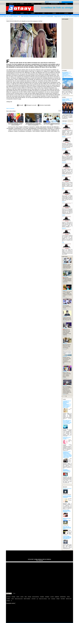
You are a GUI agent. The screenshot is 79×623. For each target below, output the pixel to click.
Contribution (21, 131)
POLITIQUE (22, 3)
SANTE (10, 129)
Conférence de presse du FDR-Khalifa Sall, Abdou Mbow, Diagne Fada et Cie (67, 318)
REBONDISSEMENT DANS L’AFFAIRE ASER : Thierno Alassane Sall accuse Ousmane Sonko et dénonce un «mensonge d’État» (33, 124)
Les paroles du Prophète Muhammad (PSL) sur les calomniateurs (67, 496)
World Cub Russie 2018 (20, 129)
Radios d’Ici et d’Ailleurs (43, 598)
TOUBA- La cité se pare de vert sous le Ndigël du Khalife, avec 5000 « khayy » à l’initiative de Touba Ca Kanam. (67, 293)
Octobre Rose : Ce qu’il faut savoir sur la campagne (67, 438)
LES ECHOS (66, 13)
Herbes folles (64, 123)
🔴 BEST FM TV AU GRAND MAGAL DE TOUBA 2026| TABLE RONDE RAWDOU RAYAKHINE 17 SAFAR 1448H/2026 (67, 332)
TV (58, 131)
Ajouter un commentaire (10, 108)
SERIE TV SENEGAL (33, 129)
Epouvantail (64, 162)
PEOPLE (50, 128)
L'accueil (11, 13)
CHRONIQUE (43, 3)
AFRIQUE (28, 131)
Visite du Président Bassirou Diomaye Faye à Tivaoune (67, 306)
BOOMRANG (32, 128)
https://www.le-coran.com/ (67, 494)
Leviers (63, 201)
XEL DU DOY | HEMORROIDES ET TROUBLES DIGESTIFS (67, 470)
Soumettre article (10, 603)
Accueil (21, 105)
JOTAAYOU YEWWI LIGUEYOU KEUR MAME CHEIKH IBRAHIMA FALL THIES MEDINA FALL (67, 537)
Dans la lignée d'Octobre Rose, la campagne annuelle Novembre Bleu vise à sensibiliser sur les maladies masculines (67, 422)
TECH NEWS (36, 131)
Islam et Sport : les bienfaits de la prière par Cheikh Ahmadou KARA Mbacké (67, 527)
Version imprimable (44, 105)
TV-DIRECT (57, 128)
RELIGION (54, 13)
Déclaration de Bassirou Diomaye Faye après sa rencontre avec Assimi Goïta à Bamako (67, 346)
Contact (66, 3)
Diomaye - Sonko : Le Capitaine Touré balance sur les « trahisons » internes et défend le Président (67, 374)
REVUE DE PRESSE (54, 3)
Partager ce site (9, 593)
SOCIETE (22, 13)
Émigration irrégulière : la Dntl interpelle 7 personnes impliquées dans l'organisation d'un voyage (67, 100)
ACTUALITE (11, 3)
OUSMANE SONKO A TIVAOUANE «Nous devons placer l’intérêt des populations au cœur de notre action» (52, 124)
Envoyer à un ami (31, 105)
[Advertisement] (27, 555)
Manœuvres (64, 228)
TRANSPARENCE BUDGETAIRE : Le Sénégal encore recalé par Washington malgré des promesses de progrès (15, 124)
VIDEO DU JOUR (45, 131)
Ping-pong (63, 136)
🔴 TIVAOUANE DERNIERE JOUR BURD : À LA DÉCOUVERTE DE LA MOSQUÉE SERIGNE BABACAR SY (67, 279)
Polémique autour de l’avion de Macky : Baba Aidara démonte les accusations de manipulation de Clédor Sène (67, 360)
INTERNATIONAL (42, 128)
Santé (15, 131)
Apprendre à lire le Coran (67, 488)
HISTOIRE (54, 131)
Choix (63, 242)
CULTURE (25, 128)
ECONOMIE (33, 13)
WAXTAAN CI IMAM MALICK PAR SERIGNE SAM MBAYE (67, 511)
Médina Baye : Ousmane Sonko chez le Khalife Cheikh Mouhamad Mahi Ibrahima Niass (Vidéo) (67, 266)
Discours (63, 175)
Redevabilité (64, 148)
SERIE (43, 13)
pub (49, 129)
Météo (63, 188)
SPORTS (32, 3)
